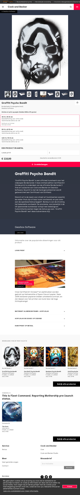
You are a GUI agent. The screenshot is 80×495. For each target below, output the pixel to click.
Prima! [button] (69, 486)
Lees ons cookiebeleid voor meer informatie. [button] (20, 491)
